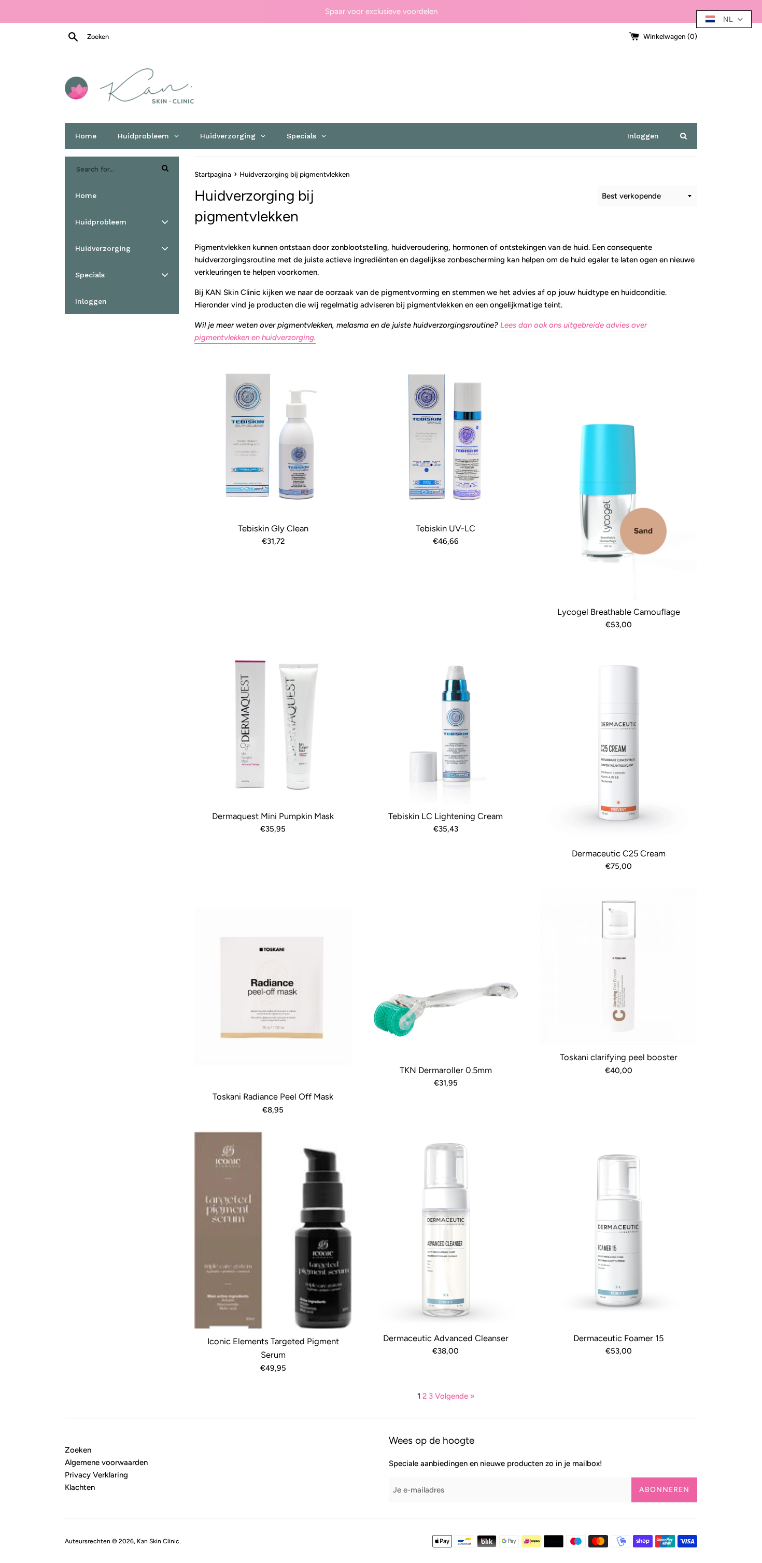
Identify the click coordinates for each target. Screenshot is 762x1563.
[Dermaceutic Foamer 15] (618, 1229)
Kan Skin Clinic (158, 1541)
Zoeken (78, 1450)
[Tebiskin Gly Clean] (272, 437)
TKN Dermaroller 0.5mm (446, 1070)
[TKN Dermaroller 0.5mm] (445, 973)
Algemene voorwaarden (106, 1462)
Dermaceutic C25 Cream (619, 853)
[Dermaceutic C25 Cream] (618, 743)
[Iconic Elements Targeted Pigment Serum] (272, 1230)
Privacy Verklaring (96, 1475)
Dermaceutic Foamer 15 (618, 1338)
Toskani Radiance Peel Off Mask (273, 1096)
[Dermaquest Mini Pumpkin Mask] (272, 725)
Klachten (80, 1487)
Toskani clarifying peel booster (619, 1057)
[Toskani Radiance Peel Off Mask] (272, 986)
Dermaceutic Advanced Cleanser (446, 1338)
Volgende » (455, 1396)
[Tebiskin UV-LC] (445, 437)
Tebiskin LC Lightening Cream (445, 816)
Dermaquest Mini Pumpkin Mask (273, 816)
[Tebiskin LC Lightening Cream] (445, 725)
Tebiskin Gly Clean (273, 528)
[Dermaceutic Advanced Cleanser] (445, 1229)
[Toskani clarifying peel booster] (618, 966)
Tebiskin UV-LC (445, 528)
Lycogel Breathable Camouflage (618, 612)
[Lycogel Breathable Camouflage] (618, 479)
